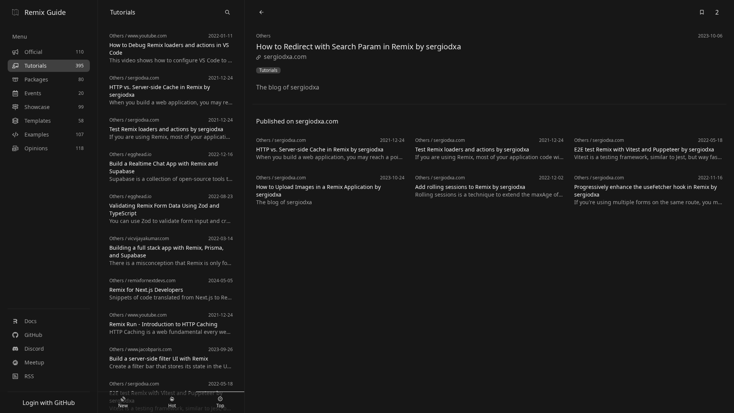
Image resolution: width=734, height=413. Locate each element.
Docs (30, 321)
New (123, 405)
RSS (29, 376)
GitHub (33, 334)
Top (220, 405)
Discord (34, 348)
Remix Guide (45, 12)
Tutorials (268, 70)
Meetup (34, 362)
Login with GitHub (49, 402)
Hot (172, 405)
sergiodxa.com (285, 56)
